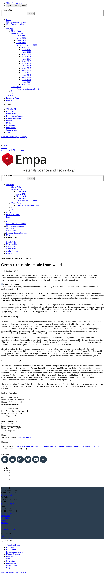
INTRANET (13, 150)
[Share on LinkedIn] (11, 475)
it (6, 145)
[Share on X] (11, 473)
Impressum (5, 516)
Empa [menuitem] (8, 19)
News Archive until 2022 (16, 233)
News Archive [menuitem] (17, 33)
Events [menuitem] (14, 91)
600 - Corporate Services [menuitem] (16, 22)
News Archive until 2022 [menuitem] (26, 45)
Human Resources (13, 118)
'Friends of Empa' (13, 109)
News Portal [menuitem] (16, 31)
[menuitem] (10, 29)
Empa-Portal (11, 114)
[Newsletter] (1, 525)
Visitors (9, 132)
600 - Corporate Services (16, 224)
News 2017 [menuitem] (26, 59)
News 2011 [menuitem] (26, 73)
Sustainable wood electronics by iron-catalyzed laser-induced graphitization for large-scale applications (57, 446)
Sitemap (4, 522)
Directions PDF (7, 495)
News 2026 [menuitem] (21, 36)
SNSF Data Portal (23, 437)
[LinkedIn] (2, 525)
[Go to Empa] (39, 173)
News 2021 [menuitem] (26, 50)
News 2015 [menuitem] (26, 63)
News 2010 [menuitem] (26, 75)
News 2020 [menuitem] (26, 52)
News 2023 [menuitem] (21, 43)
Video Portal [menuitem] (16, 86)
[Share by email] (11, 480)
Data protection (7, 538)
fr (5, 145)
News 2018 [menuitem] (26, 56)
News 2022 (10, 235)
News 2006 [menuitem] (26, 84)
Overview (10, 228)
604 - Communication (15, 226)
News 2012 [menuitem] (26, 70)
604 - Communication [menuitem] (15, 24)
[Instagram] (3, 525)
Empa (8, 221)
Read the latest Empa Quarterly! (14, 137)
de (4, 145)
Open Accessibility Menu (16, 6)
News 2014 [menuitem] (26, 66)
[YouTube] (5, 525)
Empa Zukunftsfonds (14, 116)
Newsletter (10, 125)
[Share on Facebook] (11, 477)
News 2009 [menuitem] (26, 77)
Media (8, 123)
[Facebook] (6, 525)
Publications (11, 128)
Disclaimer (5, 518)
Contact (4, 148)
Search (31, 13)
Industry (9, 121)
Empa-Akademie (13, 111)
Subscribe (5, 536)
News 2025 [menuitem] (21, 38)
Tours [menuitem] (13, 93)
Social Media (11, 130)
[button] (8, 468)
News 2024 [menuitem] (21, 40)
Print (3, 520)
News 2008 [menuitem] (26, 80)
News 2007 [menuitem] (26, 82)
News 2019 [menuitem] (26, 54)
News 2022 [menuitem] (26, 47)
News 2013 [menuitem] (26, 68)
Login (21, 150)
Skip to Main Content (15, 3)
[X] (4, 525)
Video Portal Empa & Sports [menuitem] (27, 89)
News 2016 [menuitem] (26, 61)
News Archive (12, 230)
